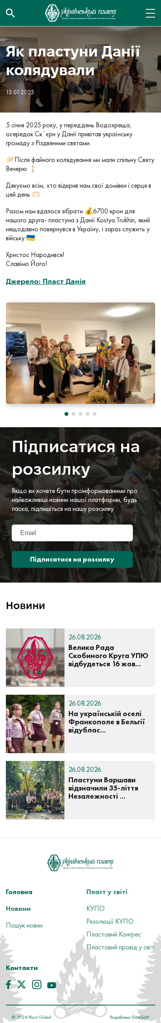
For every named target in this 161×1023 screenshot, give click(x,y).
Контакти (22, 967)
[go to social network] (8, 986)
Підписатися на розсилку (72, 559)
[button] (66, 414)
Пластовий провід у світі (120, 946)
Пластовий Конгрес (113, 934)
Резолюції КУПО (110, 921)
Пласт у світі (106, 891)
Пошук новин (24, 925)
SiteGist (140, 1016)
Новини (18, 908)
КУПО (95, 908)
